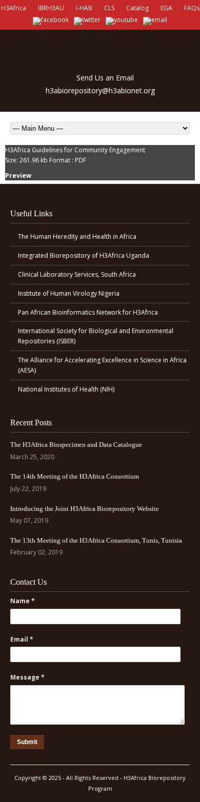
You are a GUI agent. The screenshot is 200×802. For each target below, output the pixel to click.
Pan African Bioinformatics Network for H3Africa (88, 312)
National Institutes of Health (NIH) (66, 389)
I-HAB (84, 8)
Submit (27, 742)
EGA (166, 8)
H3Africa (13, 8)
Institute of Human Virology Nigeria (68, 293)
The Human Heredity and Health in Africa (77, 236)
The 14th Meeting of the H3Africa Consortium (74, 476)
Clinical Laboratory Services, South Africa (77, 274)
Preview (18, 175)
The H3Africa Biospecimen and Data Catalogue (76, 444)
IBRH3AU (51, 8)
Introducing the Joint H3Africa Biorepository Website (84, 508)
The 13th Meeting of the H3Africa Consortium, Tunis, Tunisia (96, 540)
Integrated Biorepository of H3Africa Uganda (83, 255)
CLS (109, 8)
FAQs (191, 8)
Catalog (137, 8)
